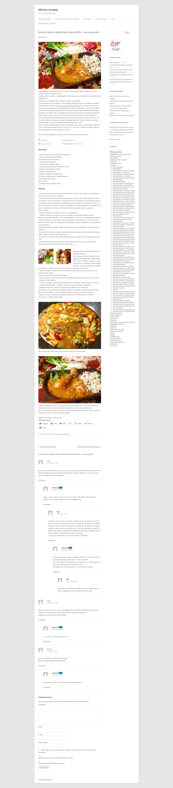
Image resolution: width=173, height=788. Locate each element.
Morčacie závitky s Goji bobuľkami (124, 206)
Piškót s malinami (115, 62)
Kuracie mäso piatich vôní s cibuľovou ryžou (128, 246)
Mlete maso (115, 317)
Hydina (58, 434)
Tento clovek (42, 91)
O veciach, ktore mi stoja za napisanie (67, 19)
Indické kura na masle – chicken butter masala (128, 223)
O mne (113, 19)
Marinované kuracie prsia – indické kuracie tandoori (130, 233)
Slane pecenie (116, 338)
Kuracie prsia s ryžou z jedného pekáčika (126, 279)
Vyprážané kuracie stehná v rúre (124, 304)
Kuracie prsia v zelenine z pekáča (124, 252)
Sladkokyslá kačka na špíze (122, 261)
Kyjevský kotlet (118, 221)
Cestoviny (114, 158)
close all (119, 151)
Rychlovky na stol (117, 331)
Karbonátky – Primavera (121, 172)
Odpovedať (41, 480)
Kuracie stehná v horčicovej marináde (125, 311)
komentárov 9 (42, 37)
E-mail (40, 734)
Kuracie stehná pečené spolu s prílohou (126, 297)
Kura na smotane (119, 288)
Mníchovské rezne (119, 181)
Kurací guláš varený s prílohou (123, 266)
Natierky (114, 320)
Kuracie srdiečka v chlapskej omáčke (125, 280)
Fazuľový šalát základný (47, 447)
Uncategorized (116, 340)
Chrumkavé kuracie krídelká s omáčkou (126, 257)
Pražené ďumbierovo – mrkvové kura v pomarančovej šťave (132, 228)
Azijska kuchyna (116, 152)
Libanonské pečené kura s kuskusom (125, 232)
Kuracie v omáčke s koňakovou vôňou (125, 309)
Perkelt (115, 289)
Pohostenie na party (118, 324)
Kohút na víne (117, 298)
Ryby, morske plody (117, 329)
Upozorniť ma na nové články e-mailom (51, 763)
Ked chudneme (116, 315)
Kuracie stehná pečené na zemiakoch (125, 243)
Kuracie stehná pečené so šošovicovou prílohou (129, 293)
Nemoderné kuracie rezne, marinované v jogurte (129, 187)
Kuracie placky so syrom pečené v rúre (126, 230)
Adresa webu (42, 742)
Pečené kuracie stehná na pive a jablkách (127, 284)
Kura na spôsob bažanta (121, 210)
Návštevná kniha (101, 19)
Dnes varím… (87, 19)
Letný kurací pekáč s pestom (122, 205)
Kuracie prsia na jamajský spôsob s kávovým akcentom (131, 291)
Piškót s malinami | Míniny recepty (120, 106)
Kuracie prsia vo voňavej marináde (124, 286)
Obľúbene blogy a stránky (47, 23)
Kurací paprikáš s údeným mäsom (124, 306)
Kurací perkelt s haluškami (122, 176)
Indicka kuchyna (116, 313)
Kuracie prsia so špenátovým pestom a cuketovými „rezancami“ (134, 194)
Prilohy (113, 327)
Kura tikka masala (119, 264)
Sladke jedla (115, 336)
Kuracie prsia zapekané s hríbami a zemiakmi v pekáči (131, 197)
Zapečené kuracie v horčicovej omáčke (126, 248)
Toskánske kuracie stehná (121, 271)
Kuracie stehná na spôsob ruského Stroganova (128, 178)
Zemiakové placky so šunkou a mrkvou (121, 74)
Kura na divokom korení (121, 214)
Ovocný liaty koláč (121, 108)
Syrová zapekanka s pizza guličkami (125, 192)
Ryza (112, 333)
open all (112, 151)
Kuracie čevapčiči (119, 255)
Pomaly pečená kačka (120, 188)
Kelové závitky (117, 179)
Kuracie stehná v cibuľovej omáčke (124, 295)
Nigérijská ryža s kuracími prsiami (124, 199)
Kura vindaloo (117, 308)
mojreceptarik (114, 101)
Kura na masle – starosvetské (123, 185)
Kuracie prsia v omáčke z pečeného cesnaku (128, 262)
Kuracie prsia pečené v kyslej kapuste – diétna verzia (130, 282)
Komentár (42, 704)
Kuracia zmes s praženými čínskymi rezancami (128, 196)
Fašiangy (114, 161)
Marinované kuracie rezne (122, 277)
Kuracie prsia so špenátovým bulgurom (126, 217)
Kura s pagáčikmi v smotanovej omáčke (126, 250)
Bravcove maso (116, 156)
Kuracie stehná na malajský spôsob (125, 208)
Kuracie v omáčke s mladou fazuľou (125, 224)
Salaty (113, 335)
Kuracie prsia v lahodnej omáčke (124, 273)
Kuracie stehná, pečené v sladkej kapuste (127, 259)
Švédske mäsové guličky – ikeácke (89, 447)
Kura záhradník (118, 226)
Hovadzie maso (116, 163)
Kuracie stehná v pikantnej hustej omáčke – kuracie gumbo (133, 212)
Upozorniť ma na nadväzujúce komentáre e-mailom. (55, 758)
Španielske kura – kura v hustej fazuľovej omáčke (129, 201)
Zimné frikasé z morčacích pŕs (123, 235)
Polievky (114, 326)
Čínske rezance (118, 244)
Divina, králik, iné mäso (119, 159)
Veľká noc (114, 344)
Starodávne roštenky (127, 115)
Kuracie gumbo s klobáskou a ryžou (125, 183)
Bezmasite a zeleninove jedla (121, 154)
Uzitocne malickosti (117, 342)
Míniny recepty (48, 9)
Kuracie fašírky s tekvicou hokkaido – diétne (127, 270)
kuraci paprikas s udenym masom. (68, 106)
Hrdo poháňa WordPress (45, 779)
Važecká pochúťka (119, 275)
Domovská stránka (44, 19)
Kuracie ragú (117, 215)
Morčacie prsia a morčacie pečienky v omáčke (128, 237)
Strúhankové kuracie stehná (122, 219)
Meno (40, 727)
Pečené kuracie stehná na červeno (124, 239)
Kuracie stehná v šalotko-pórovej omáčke (126, 241)
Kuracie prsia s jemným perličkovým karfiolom (128, 190)
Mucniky (114, 318)
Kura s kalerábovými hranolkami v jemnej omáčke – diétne (132, 302)
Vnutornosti (117, 168)
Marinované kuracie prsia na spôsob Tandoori (128, 253)
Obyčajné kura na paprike (121, 300)
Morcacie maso (118, 167)
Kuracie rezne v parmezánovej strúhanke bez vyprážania (132, 203)
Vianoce (114, 345)
